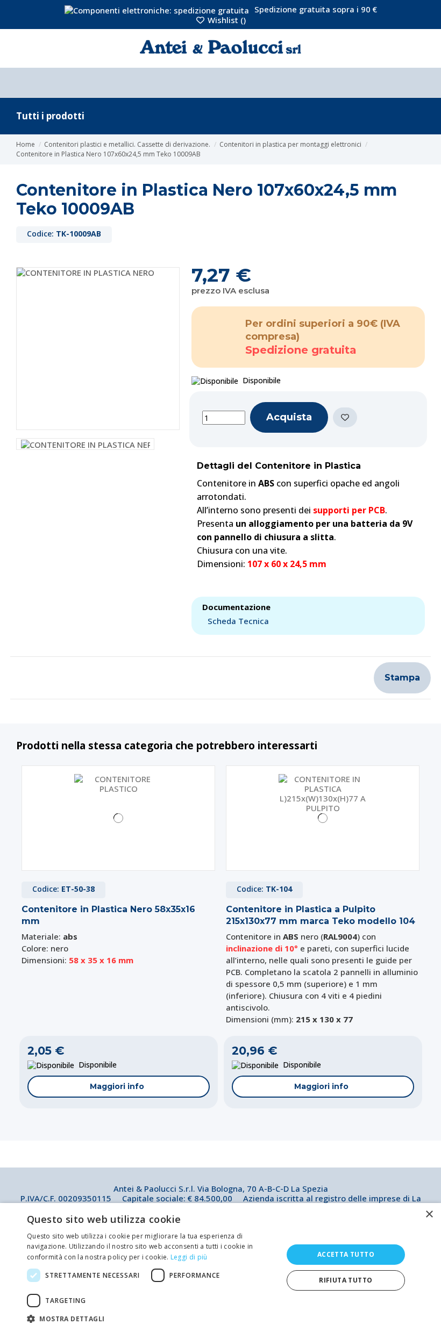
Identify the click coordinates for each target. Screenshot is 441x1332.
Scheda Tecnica (238, 621)
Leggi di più (189, 1257)
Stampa (402, 677)
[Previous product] (414, 149)
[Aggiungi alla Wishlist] (345, 417)
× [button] (429, 1215)
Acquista (289, 417)
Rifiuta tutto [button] (345, 1280)
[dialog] (220, 1267)
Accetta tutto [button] (345, 1254)
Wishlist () (225, 20)
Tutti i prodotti (50, 116)
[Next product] (421, 149)
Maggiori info (117, 1086)
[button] (151, 1318)
